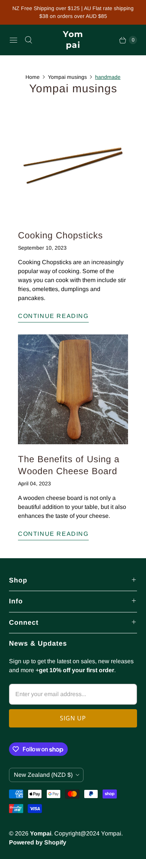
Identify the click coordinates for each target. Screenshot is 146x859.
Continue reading (53, 316)
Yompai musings (67, 77)
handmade (108, 77)
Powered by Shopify (37, 842)
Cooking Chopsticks (60, 235)
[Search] (28, 40)
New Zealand (43, 775)
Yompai (40, 833)
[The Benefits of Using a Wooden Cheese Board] (73, 389)
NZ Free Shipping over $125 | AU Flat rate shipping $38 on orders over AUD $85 (73, 12)
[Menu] (13, 40)
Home (32, 77)
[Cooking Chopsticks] (73, 165)
